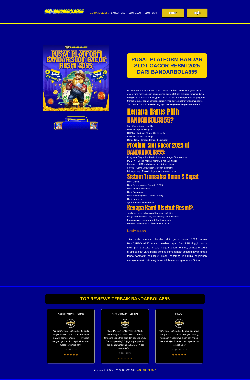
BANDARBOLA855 (99, 12)
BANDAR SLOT (118, 12)
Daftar (173, 13)
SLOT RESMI (151, 12)
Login (197, 13)
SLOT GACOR (135, 12)
